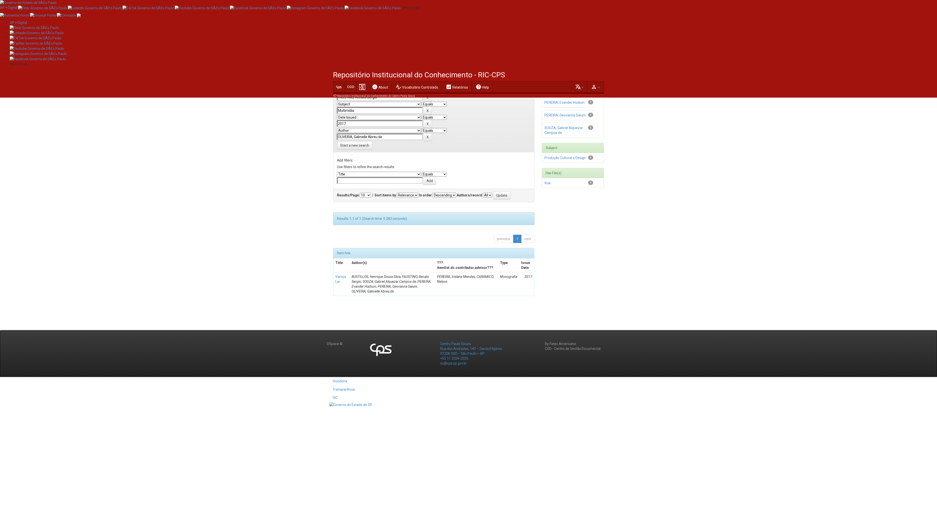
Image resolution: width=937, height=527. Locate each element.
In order (425, 195)
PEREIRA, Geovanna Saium (565, 115)
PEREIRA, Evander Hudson (564, 102)
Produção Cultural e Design (565, 158)
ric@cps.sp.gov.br (453, 363)
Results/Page (348, 195)
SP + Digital (8, 8)
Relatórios (457, 87)
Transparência (344, 389)
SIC (335, 398)
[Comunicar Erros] (79, 15)
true (547, 183)
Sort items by (385, 195)
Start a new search (354, 145)
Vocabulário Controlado (417, 87)
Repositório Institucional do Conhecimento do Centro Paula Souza (376, 96)
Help (482, 87)
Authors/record (469, 195)
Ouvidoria (340, 381)
